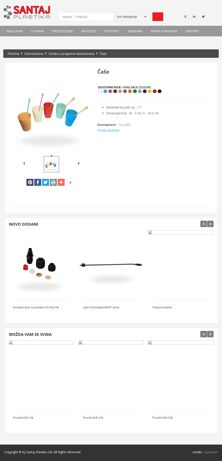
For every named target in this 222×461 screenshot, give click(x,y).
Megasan (134, 31)
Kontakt (111, 31)
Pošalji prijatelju (108, 130)
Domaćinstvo (33, 54)
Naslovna (15, 31)
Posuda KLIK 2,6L (93, 417)
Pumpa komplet (162, 307)
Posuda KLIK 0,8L (162, 417)
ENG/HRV (192, 31)
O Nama (37, 31)
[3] (61, 182)
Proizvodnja (62, 31)
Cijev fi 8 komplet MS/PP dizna (101, 307)
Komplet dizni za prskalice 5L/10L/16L (36, 307)
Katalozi (88, 31)
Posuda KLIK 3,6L (23, 417)
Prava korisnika (164, 31)
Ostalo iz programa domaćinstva (72, 54)
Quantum (211, 452)
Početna (13, 54)
